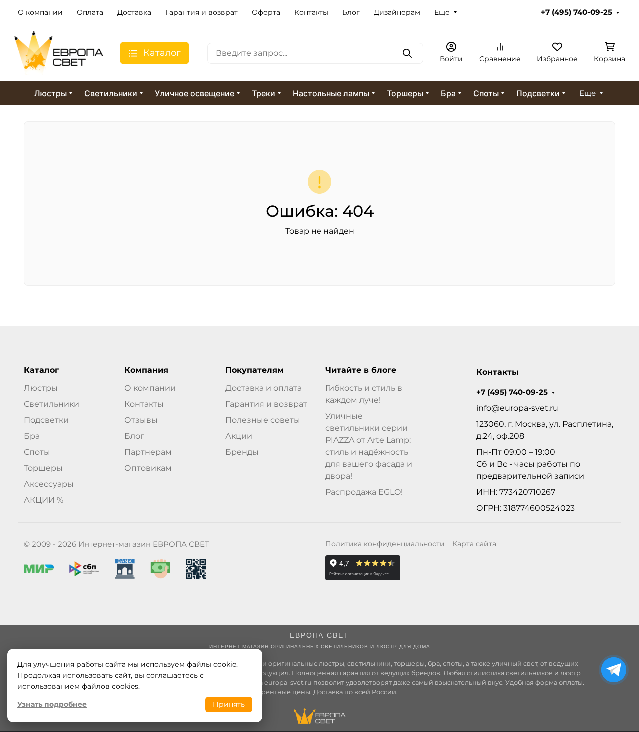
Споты (486, 93)
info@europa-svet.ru (517, 408)
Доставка (134, 12)
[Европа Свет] (59, 52)
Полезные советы (262, 420)
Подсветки (538, 93)
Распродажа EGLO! (364, 492)
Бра (448, 93)
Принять (229, 704)
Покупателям (254, 370)
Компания (146, 370)
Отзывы (141, 420)
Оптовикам (148, 468)
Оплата (90, 12)
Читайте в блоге (360, 370)
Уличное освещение (194, 93)
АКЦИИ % (43, 500)
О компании (40, 12)
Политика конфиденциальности (385, 543)
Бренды (242, 452)
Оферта (266, 12)
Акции (238, 436)
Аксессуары (49, 484)
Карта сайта (474, 543)
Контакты (311, 12)
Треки (263, 93)
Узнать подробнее (52, 704)
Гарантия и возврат (201, 12)
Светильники (110, 93)
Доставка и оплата (263, 388)
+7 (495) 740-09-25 (576, 12)
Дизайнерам (397, 12)
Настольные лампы (331, 93)
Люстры (50, 93)
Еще (442, 12)
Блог (351, 12)
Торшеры (405, 93)
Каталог (41, 370)
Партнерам (148, 452)
